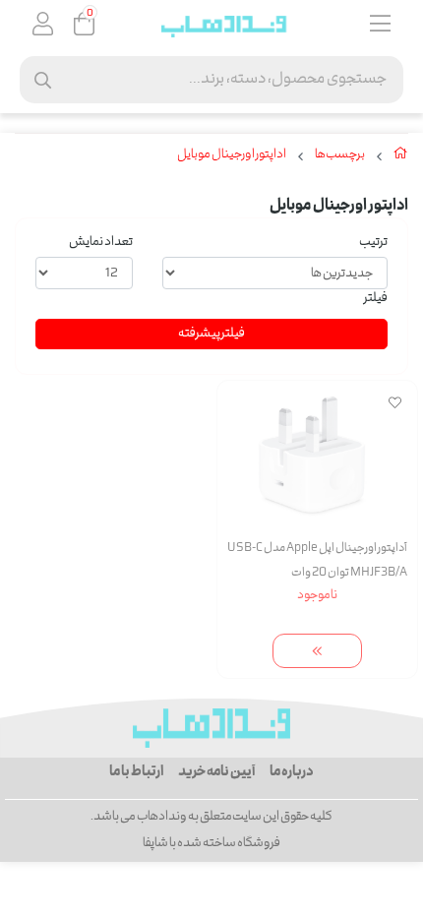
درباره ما (292, 772)
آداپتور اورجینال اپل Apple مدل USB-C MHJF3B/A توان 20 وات (317, 560)
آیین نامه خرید (216, 772)
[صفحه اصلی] (400, 157)
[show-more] (317, 651)
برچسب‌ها (340, 155)
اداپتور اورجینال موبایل (231, 155)
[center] (43, 80)
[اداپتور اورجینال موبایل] (211, 728)
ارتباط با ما (136, 772)
